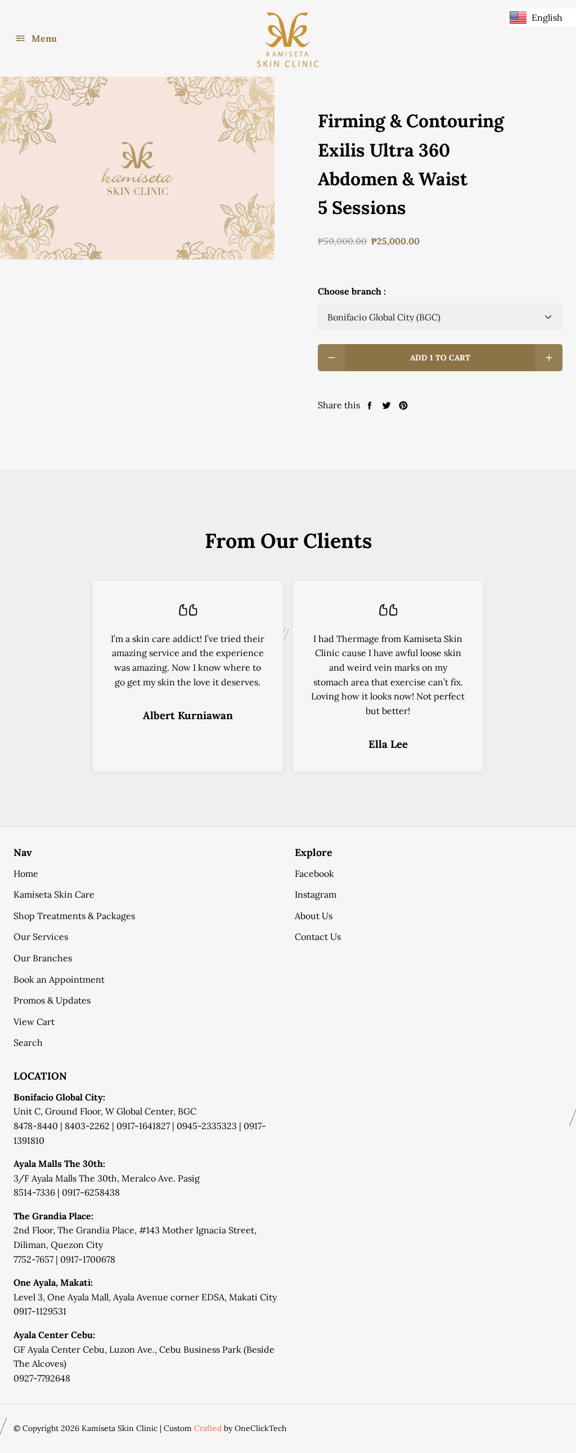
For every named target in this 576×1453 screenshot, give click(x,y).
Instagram (315, 894)
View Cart (34, 1021)
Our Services (41, 936)
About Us (313, 915)
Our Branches (43, 958)
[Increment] (549, 357)
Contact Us (318, 936)
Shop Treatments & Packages (74, 915)
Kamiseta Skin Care (54, 894)
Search (28, 1042)
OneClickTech (260, 1428)
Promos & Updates (52, 1000)
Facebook (314, 873)
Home (26, 873)
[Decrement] (331, 357)
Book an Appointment (59, 979)
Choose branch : (352, 291)
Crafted (208, 1428)
